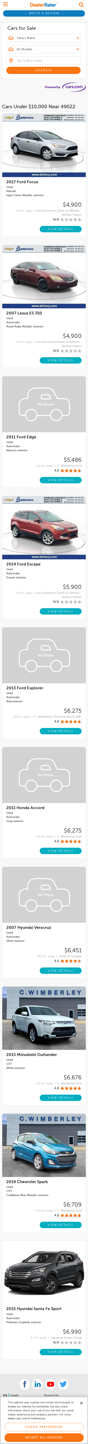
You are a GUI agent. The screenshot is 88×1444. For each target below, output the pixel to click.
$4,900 (72, 205)
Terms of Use (51, 1395)
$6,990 (72, 1332)
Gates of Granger (70, 956)
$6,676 (73, 1078)
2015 (31, 1055)
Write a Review (44, 13)
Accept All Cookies (44, 1437)
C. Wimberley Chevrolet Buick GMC (58, 716)
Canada (14, 1395)
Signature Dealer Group (66, 1337)
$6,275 (73, 711)
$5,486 (73, 460)
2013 (24, 688)
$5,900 (72, 587)
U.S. (5, 1395)
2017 (22, 182)
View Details (60, 229)
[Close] (81, 1403)
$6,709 (72, 1205)
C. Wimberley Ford (69, 465)
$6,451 (73, 950)
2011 (21, 437)
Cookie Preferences (44, 1427)
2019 (27, 1182)
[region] (44, 1420)
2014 (23, 564)
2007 (24, 313)
